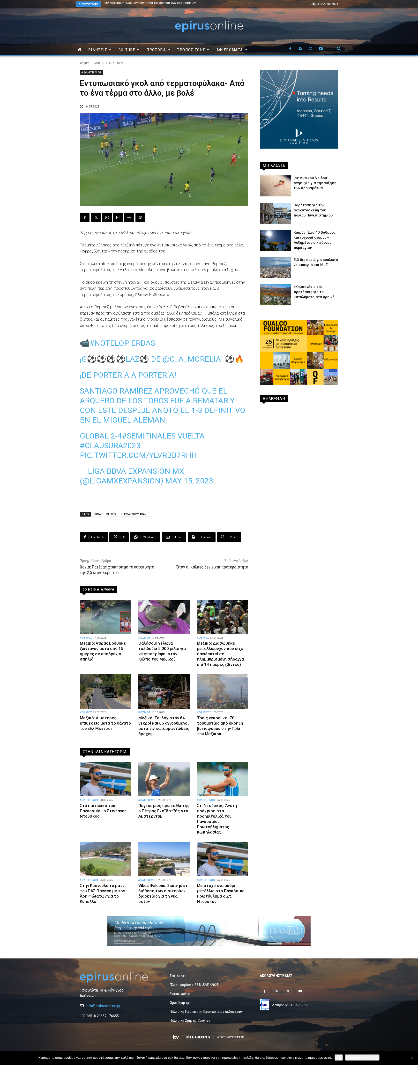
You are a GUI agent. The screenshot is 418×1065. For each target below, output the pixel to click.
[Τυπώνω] (129, 217)
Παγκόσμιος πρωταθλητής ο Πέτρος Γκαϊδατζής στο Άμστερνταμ (163, 811)
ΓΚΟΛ (97, 514)
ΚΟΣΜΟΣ (86, 637)
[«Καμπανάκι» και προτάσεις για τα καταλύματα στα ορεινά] (275, 294)
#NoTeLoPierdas (122, 343)
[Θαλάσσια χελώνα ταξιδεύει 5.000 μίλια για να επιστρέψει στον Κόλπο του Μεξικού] (164, 617)
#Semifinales (149, 435)
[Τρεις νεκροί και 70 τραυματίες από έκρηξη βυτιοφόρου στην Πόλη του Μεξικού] (222, 691)
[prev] (241, 4)
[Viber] (140, 217)
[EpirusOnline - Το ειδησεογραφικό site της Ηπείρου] (209, 26)
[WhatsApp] (107, 217)
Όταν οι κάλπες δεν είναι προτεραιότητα (212, 566)
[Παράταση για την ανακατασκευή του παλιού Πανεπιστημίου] (275, 213)
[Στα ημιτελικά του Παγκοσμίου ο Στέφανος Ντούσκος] (105, 779)
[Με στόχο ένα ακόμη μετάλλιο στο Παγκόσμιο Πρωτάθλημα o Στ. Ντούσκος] (222, 859)
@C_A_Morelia (192, 359)
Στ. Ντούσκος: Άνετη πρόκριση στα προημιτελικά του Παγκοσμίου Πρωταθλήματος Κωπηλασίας (217, 819)
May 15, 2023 (189, 480)
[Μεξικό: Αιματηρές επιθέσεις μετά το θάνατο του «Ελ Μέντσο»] (105, 691)
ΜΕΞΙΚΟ (111, 514)
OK (338, 1057)
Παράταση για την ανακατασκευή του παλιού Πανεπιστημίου (313, 210)
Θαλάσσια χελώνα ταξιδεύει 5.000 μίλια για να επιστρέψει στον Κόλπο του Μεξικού (162, 651)
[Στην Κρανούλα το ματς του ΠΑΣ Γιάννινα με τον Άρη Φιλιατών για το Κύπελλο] (105, 859)
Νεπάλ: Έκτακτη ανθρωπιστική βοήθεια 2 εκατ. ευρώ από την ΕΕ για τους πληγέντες (153, 4)
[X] (310, 49)
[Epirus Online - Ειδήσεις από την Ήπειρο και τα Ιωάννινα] (119, 977)
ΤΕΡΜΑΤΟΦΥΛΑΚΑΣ (134, 514)
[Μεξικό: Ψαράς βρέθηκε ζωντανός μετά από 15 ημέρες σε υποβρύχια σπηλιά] (105, 617)
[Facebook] (290, 49)
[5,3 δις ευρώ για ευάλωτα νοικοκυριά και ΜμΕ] (275, 267)
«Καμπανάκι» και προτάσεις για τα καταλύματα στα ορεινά (314, 292)
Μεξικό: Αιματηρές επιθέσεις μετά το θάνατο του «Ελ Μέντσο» (105, 723)
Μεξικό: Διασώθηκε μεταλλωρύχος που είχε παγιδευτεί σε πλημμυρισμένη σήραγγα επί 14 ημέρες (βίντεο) (220, 654)
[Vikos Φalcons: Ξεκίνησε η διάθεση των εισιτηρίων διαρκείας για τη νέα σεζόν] (164, 859)
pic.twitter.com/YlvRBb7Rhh (138, 455)
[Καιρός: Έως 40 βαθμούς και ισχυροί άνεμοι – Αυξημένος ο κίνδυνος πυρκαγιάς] (275, 240)
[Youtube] (321, 49)
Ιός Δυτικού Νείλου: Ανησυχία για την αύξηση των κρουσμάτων (150, 3)
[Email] (118, 217)
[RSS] (300, 49)
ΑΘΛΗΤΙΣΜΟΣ (117, 63)
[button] (339, 49)
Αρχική (85, 63)
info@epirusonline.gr (103, 1006)
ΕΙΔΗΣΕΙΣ (99, 63)
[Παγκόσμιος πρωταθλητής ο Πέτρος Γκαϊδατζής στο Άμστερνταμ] (164, 779)
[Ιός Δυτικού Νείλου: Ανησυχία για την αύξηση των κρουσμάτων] (275, 185)
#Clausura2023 (110, 445)
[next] (249, 4)
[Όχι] (412, 1058)
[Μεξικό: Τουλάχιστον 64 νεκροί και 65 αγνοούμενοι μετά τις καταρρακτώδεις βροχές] (164, 691)
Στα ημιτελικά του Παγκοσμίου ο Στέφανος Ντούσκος (103, 811)
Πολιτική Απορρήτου (362, 1057)
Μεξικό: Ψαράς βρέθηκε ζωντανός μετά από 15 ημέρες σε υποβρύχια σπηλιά (103, 651)
